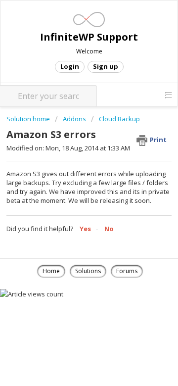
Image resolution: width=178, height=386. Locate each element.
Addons (74, 118)
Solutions (88, 271)
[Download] (71, 184)
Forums (126, 271)
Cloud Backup (119, 118)
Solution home (28, 118)
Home (51, 271)
